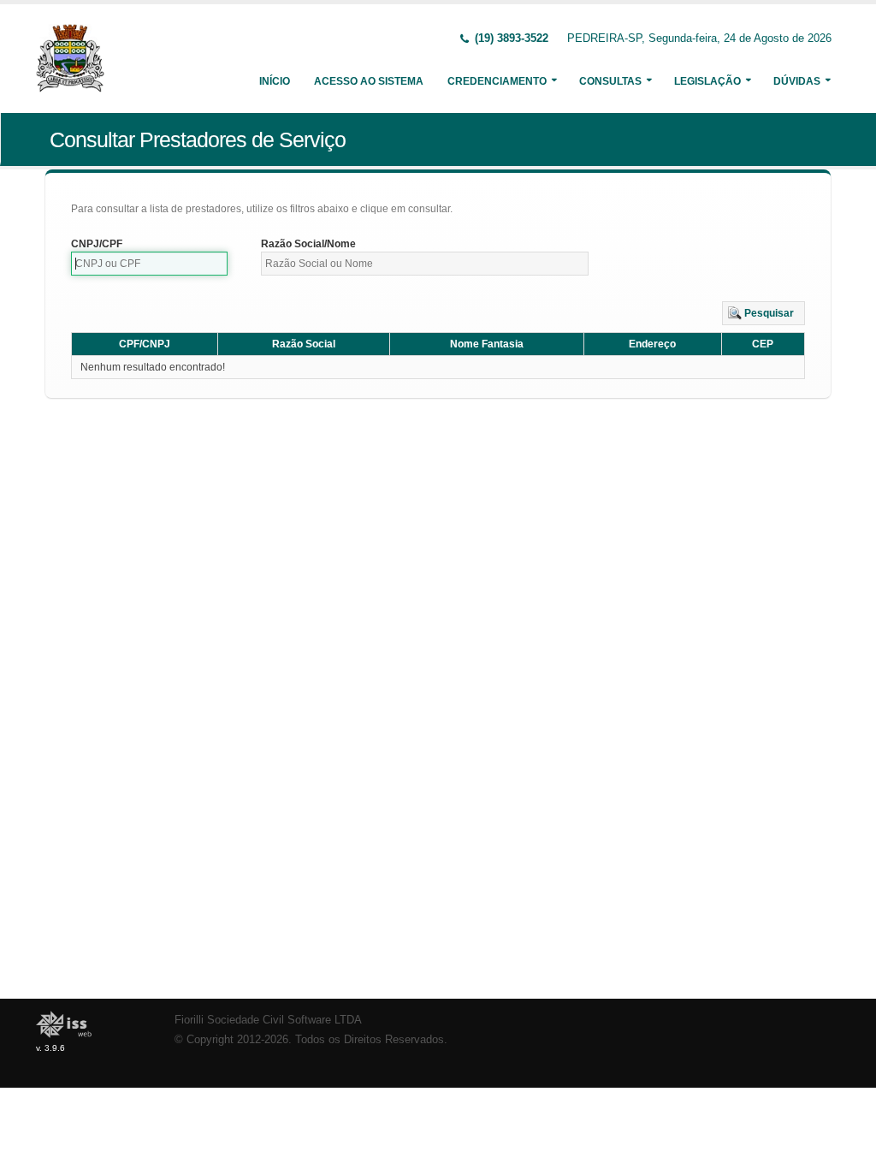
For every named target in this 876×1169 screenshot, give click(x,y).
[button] (763, 313)
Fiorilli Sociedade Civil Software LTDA (268, 1020)
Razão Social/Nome (308, 244)
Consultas (610, 81)
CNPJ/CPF (96, 244)
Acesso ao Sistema (368, 81)
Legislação (707, 81)
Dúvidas (796, 81)
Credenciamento (497, 81)
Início (274, 81)
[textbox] (149, 264)
